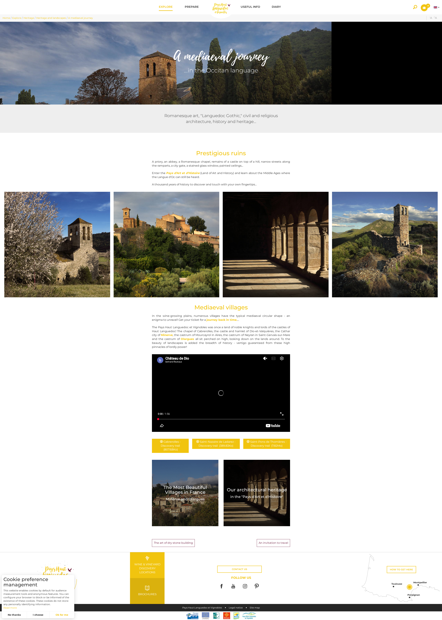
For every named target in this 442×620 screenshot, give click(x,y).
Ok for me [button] (62, 614)
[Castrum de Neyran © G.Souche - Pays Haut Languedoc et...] (385, 244)
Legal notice (236, 607)
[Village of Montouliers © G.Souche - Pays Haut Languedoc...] (166, 244)
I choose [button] (38, 614)
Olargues (188, 339)
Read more (10, 607)
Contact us (239, 569)
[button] (166, 7)
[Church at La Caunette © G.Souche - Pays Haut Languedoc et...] (57, 244)
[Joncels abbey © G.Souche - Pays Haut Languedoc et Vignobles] (276, 244)
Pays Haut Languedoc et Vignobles (202, 607)
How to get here (401, 569)
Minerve (167, 335)
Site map (255, 607)
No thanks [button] (14, 614)
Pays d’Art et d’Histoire (183, 173)
